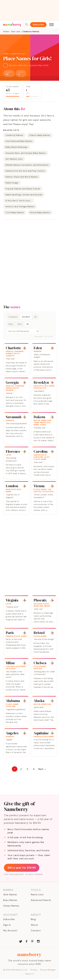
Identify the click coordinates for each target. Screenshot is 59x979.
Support (29, 973)
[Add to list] (24, 348)
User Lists (15, 31)
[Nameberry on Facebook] (26, 941)
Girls (20, 324)
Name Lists (37, 894)
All (35, 316)
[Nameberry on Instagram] (38, 941)
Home (6, 31)
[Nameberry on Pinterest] (32, 941)
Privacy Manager (48, 969)
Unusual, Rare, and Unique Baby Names (26, 153)
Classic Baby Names (39, 135)
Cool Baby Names (15, 212)
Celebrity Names (14, 135)
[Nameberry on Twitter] (20, 941)
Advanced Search (41, 900)
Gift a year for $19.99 (22, 867)
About (34, 924)
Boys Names (10, 900)
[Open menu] (51, 25)
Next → (42, 769)
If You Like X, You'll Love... (19, 200)
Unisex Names (11, 905)
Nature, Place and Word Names (22, 176)
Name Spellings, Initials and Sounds (24, 194)
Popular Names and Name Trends (23, 188)
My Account (10, 930)
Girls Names (10, 894)
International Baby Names (19, 141)
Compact (13, 316)
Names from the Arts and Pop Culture (25, 171)
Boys (11, 324)
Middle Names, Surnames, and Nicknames (27, 165)
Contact (36, 930)
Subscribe (38, 24)
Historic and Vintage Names (20, 206)
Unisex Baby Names (40, 212)
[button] (29, 326)
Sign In (7, 924)
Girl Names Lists (14, 159)
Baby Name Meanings (17, 147)
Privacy (34, 969)
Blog (33, 919)
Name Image (12, 182)
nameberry (29, 954)
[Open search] (25, 25)
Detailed (26, 316)
